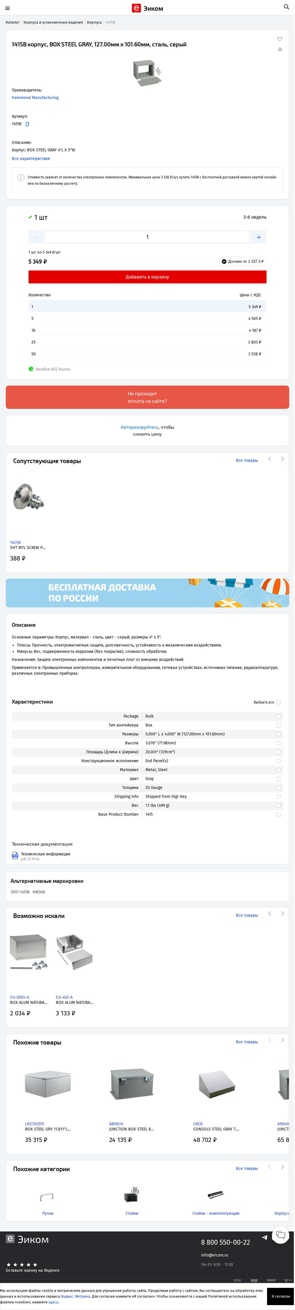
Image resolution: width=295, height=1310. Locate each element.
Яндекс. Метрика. (76, 1296)
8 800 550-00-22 (225, 1242)
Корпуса (94, 22)
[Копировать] (27, 124)
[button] (147, 73)
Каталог (13, 22)
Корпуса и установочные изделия (53, 22)
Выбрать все (264, 702)
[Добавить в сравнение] (279, 48)
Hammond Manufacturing (35, 97)
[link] (209, 716)
